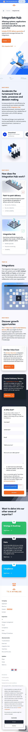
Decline (14, 725)
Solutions (8, 10)
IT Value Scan (8, 328)
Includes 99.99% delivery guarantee (13, 31)
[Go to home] (14, 590)
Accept (14, 721)
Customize (14, 717)
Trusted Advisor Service (12, 381)
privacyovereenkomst (9, 481)
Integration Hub (15, 10)
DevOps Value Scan (11, 353)
